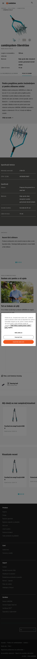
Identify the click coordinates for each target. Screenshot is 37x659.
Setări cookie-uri (18, 332)
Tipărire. (10, 327)
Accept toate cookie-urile (18, 342)
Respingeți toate (18, 337)
